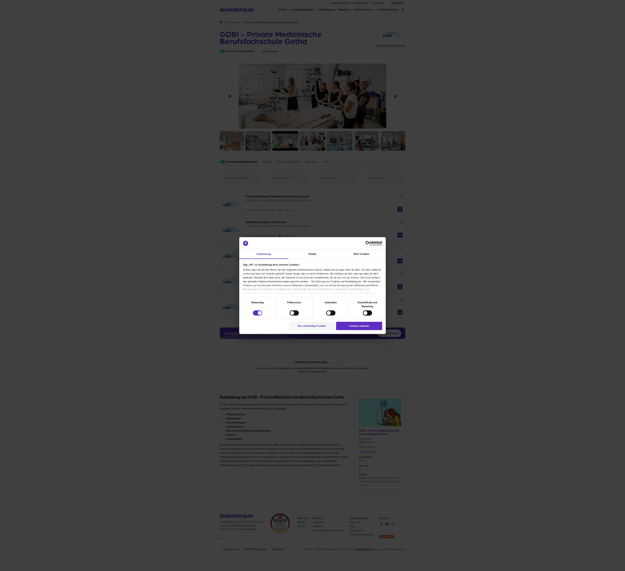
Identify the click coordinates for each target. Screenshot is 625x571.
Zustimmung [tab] (264, 254)
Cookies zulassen (359, 326)
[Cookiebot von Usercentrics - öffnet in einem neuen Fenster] (368, 243)
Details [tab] (313, 254)
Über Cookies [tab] (361, 254)
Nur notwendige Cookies (312, 326)
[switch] (294, 313)
